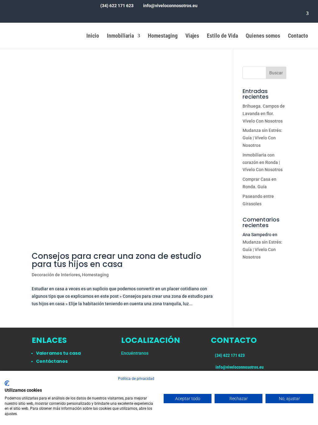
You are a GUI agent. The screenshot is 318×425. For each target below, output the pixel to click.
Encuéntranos (134, 353)
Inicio (92, 36)
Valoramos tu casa (58, 353)
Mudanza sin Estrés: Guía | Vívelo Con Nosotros (262, 138)
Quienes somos (263, 36)
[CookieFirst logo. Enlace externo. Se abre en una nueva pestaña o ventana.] (7, 383)
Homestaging (163, 36)
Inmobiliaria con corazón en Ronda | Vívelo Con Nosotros (263, 162)
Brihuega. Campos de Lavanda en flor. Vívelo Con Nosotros (264, 114)
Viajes (192, 36)
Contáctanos (52, 361)
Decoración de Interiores (56, 274)
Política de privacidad (136, 378)
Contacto (298, 36)
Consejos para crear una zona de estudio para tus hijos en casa (116, 260)
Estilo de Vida (222, 36)
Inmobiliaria (120, 36)
